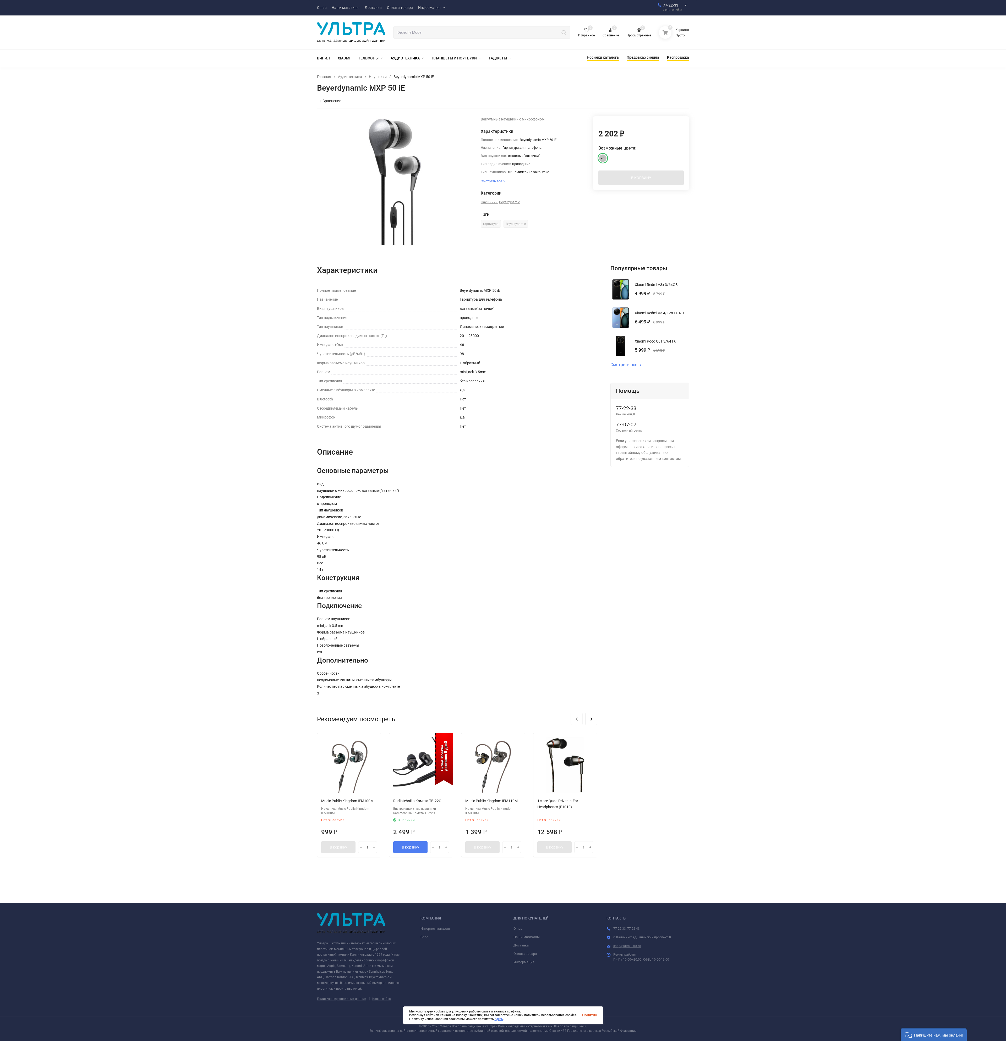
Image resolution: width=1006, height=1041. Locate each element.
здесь (499, 1019)
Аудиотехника (350, 77)
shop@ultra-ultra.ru (627, 946)
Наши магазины (526, 937)
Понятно (589, 1015)
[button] (934, 1034)
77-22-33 (670, 5)
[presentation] (577, 719)
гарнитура (491, 224)
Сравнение (331, 101)
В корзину (338, 847)
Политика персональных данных (341, 999)
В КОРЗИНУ (641, 178)
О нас (517, 928)
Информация (523, 962)
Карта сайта (381, 999)
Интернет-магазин (435, 928)
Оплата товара (525, 954)
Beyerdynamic (509, 202)
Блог (424, 937)
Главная (324, 77)
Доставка (521, 945)
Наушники (378, 77)
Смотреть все (623, 365)
